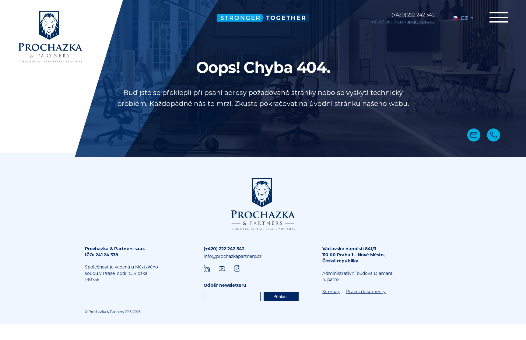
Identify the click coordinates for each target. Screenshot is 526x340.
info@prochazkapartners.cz (402, 22)
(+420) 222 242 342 (413, 15)
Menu (498, 20)
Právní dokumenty (366, 291)
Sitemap (331, 291)
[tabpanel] (263, 78)
